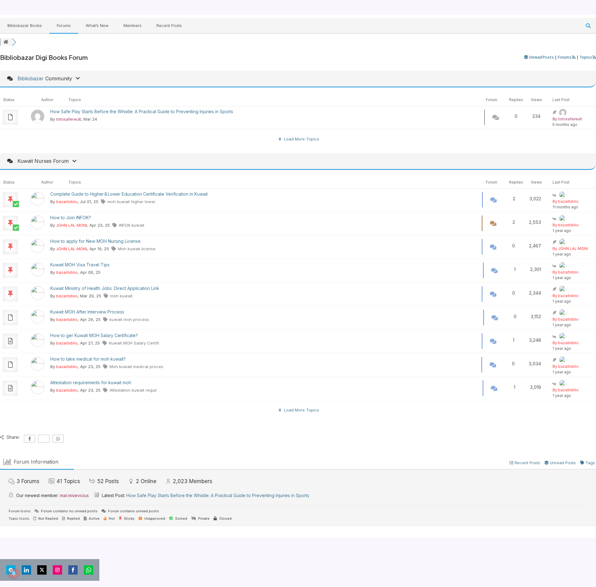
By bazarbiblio (566, 201)
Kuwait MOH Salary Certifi (134, 342)
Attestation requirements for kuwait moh (90, 382)
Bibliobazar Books (24, 25)
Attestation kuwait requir (133, 390)
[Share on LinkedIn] (26, 570)
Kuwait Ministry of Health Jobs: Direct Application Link (104, 288)
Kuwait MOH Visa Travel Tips (80, 264)
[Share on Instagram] (57, 570)
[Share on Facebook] (73, 570)
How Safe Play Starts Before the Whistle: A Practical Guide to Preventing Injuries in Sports (141, 111)
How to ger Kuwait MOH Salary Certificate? (94, 335)
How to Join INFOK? (70, 217)
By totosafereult (567, 119)
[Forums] (5, 42)
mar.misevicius (74, 495)
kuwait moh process (129, 319)
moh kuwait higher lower (131, 201)
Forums (64, 25)
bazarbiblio (67, 201)
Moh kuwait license (137, 248)
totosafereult (68, 119)
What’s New (97, 25)
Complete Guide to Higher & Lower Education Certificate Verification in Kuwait (129, 194)
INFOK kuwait (131, 225)
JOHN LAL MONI (71, 225)
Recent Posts (169, 25)
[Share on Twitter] (42, 570)
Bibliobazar (30, 78)
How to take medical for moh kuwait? (88, 359)
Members (133, 25)
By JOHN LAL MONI (570, 248)
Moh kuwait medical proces (136, 366)
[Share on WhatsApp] (88, 570)
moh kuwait (121, 295)
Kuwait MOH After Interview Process (87, 311)
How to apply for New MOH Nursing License (95, 241)
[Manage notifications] (14, 573)
